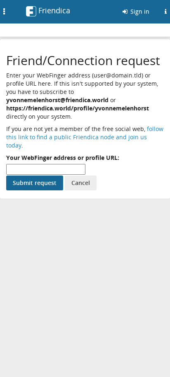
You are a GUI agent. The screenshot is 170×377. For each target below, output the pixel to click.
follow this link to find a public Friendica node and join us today (84, 137)
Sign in (139, 11)
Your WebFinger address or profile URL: (62, 158)
